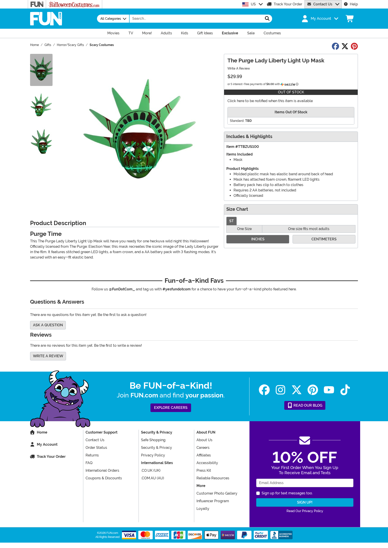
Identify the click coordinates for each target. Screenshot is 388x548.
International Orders (102, 470)
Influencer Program (212, 501)
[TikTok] (345, 389)
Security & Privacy (156, 447)
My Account (47, 444)
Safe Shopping (153, 440)
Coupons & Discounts (104, 478)
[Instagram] (280, 389)
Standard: (237, 121)
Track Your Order (288, 4)
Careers (202, 447)
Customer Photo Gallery (216, 493)
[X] (296, 389)
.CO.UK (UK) (151, 470)
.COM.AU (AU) (152, 478)
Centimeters (324, 239)
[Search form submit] (267, 19)
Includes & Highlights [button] (249, 136)
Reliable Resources (212, 478)
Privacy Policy (153, 455)
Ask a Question (48, 325)
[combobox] (196, 19)
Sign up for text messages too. (287, 493)
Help (354, 4)
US (253, 4)
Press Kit (203, 470)
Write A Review (238, 68)
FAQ (89, 463)
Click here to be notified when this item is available (270, 101)
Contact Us (322, 4)
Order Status (96, 447)
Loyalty (202, 508)
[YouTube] (329, 389)
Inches (258, 239)
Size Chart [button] (237, 209)
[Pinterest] (312, 389)
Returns (92, 455)
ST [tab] (231, 221)
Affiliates (203, 455)
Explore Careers (170, 408)
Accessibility (207, 463)
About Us (204, 440)
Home (42, 432)
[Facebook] (264, 389)
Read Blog (307, 405)
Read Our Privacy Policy (305, 511)
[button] (319, 18)
